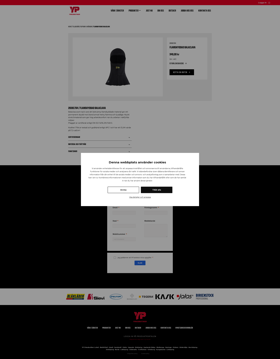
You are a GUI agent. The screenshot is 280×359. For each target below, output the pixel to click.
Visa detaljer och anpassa (140, 197)
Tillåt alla (156, 190)
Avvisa (123, 190)
